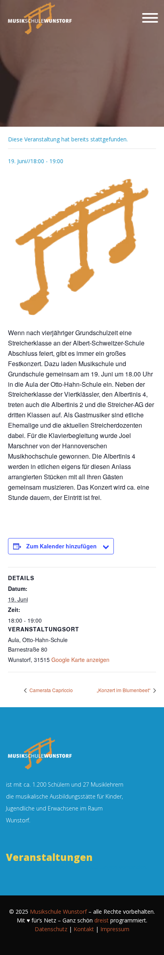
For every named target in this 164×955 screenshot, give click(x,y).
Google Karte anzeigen (80, 660)
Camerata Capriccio (50, 690)
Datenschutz (51, 929)
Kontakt (84, 929)
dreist (101, 920)
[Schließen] (150, 18)
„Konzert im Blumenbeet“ (124, 690)
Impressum (114, 929)
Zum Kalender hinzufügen (61, 546)
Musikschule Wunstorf (58, 911)
